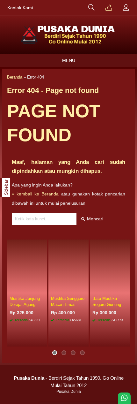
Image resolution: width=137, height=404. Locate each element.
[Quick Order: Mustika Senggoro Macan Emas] (85, 289)
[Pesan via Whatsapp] (108, 7)
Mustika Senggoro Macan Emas (67, 301)
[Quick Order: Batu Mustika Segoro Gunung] (126, 289)
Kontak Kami (20, 7)
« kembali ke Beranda (35, 193)
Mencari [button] (94, 218)
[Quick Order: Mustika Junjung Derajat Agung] (43, 289)
